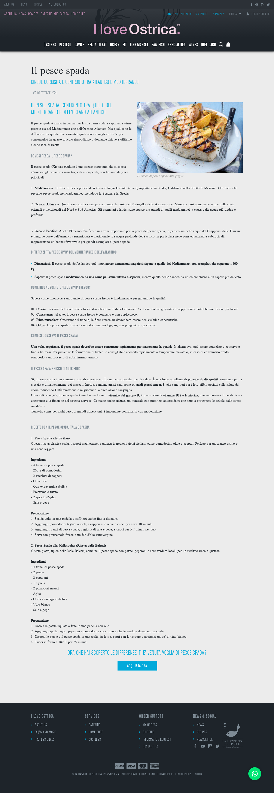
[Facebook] (251, 5)
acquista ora (137, 666)
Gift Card (208, 45)
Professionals (45, 740)
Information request (157, 740)
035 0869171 (201, 14)
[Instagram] (262, 5)
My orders (150, 725)
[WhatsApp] (254, 773)
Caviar (79, 45)
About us (9, 4)
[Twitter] (268, 5)
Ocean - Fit (118, 45)
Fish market (139, 45)
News (24, 4)
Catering (94, 725)
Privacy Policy (166, 774)
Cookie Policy (184, 774)
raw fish (158, 45)
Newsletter (205, 740)
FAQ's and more (183, 14)
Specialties (177, 45)
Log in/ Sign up (261, 14)
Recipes (38, 4)
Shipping (148, 732)
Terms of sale (148, 774)
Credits (198, 774)
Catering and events (55, 14)
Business (95, 740)
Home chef (78, 14)
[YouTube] (256, 5)
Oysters (50, 45)
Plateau (65, 45)
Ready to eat (97, 45)
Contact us (60, 4)
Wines (193, 45)
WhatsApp (218, 14)
